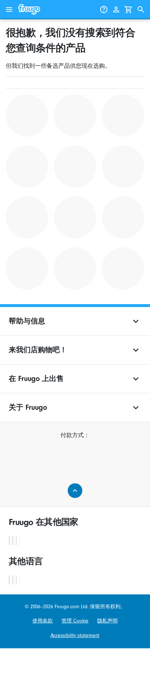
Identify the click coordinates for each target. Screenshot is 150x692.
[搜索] (141, 9)
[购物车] (128, 9)
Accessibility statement (75, 635)
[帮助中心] (104, 9)
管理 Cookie (75, 621)
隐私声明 (107, 621)
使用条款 (42, 621)
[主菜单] (9, 9)
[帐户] (116, 9)
